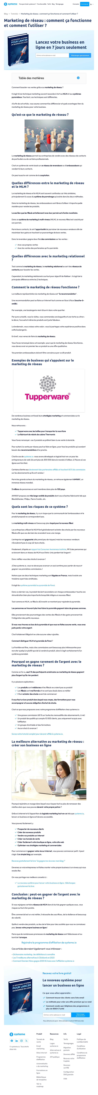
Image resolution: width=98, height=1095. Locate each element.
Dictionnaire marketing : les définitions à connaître (34, 954)
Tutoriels (14, 14)
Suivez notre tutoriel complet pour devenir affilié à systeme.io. (37, 734)
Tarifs (49, 4)
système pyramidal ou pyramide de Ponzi (37, 585)
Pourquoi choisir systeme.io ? (27, 4)
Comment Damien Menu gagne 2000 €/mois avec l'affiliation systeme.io (43, 961)
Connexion (76, 4)
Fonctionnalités (41, 4)
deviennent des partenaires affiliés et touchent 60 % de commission (57, 469)
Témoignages (59, 4)
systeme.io (28, 456)
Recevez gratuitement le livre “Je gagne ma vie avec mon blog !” (38, 861)
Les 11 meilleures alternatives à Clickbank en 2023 (33, 957)
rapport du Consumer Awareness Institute (48, 549)
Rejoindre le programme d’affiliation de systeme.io (49, 942)
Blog (53, 4)
